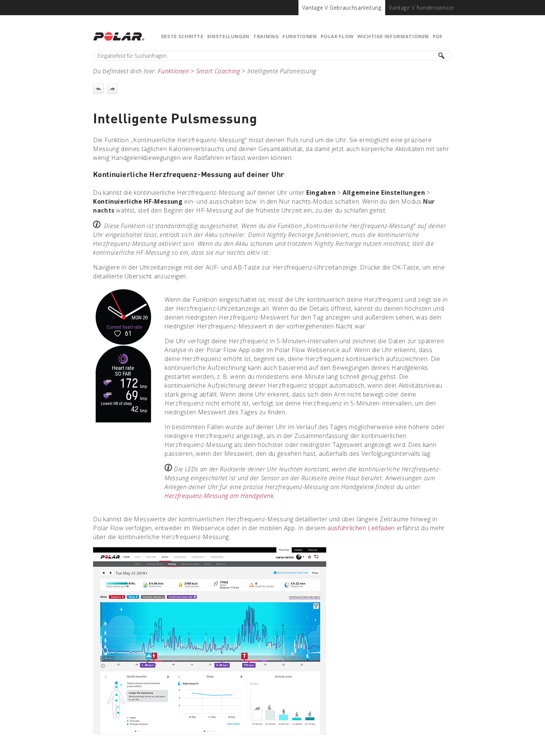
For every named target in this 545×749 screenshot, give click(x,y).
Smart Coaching (218, 71)
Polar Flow (337, 36)
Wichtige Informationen (393, 36)
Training (266, 36)
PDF (438, 36)
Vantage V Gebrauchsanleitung (342, 7)
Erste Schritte (182, 36)
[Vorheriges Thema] (98, 88)
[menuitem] (341, 7)
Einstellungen (228, 36)
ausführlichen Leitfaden (361, 528)
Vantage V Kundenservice (421, 7)
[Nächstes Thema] (112, 88)
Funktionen (300, 36)
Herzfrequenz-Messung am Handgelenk (219, 496)
